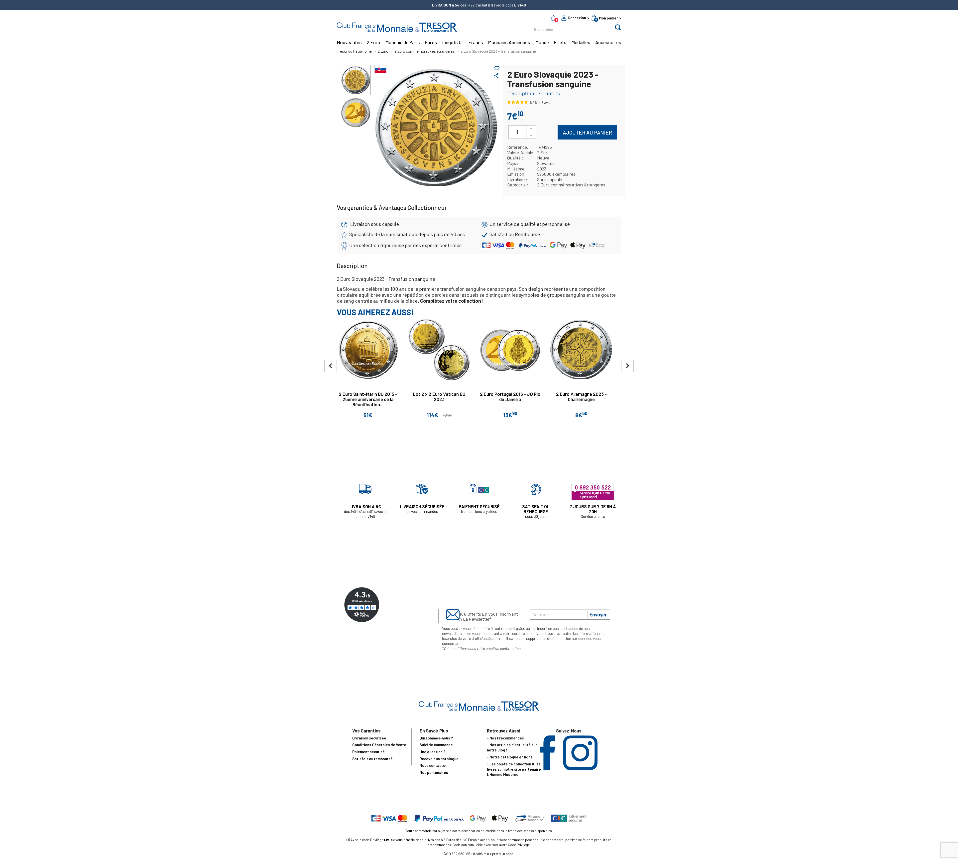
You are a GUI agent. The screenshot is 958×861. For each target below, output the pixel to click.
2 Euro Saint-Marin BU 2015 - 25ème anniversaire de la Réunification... (368, 399)
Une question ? (432, 751)
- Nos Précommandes (505, 738)
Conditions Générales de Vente (379, 744)
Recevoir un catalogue (439, 758)
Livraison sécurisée (369, 738)
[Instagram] (580, 768)
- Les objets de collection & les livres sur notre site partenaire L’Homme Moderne (514, 769)
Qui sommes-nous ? (436, 738)
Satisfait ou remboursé (372, 758)
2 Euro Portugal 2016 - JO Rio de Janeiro (510, 396)
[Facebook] (547, 768)
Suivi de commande (436, 744)
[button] (627, 366)
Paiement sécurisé (368, 751)
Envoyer (598, 614)
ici (464, 643)
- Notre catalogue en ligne (510, 757)
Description (520, 93)
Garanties (548, 93)
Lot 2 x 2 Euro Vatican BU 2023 (439, 396)
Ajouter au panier (587, 132)
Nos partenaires (434, 772)
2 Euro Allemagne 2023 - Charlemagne (581, 396)
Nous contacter (433, 765)
